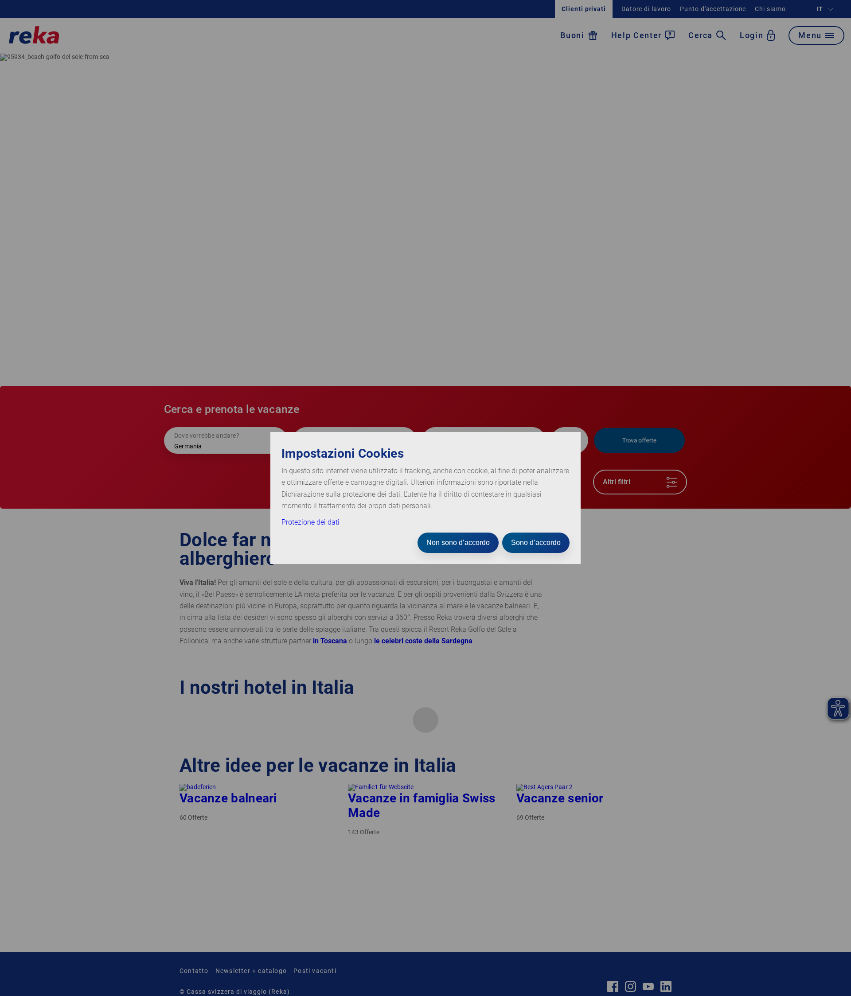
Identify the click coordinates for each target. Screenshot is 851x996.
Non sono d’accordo (458, 542)
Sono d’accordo (536, 542)
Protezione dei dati (310, 522)
